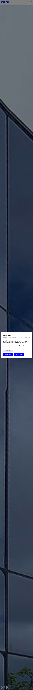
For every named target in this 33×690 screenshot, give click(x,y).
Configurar (8, 350)
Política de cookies (7, 347)
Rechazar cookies (19, 354)
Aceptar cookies (8, 354)
